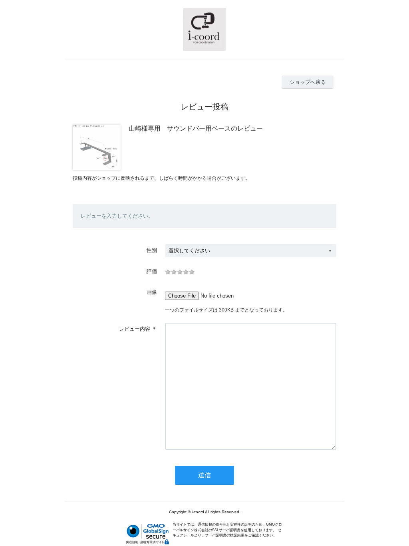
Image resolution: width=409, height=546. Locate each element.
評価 (152, 271)
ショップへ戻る (308, 82)
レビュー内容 (134, 329)
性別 (152, 250)
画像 (152, 292)
